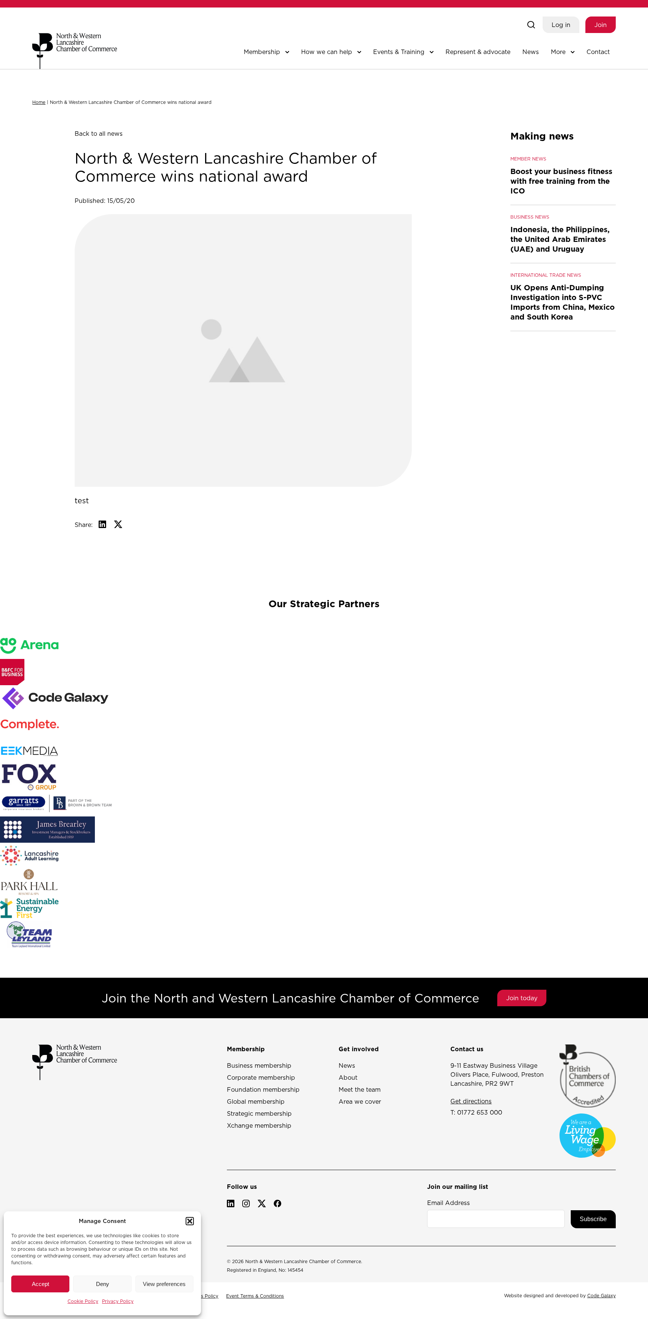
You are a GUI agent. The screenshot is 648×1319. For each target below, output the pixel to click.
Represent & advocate (478, 52)
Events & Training (398, 52)
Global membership (256, 1101)
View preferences (164, 1284)
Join (600, 25)
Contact (598, 52)
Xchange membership (259, 1125)
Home (38, 102)
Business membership (259, 1065)
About (348, 1077)
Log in (561, 25)
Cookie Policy (83, 1301)
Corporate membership (261, 1077)
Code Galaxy (601, 1295)
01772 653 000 (479, 1112)
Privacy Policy (118, 1301)
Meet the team (360, 1089)
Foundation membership (263, 1089)
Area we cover (360, 1101)
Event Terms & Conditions (255, 1296)
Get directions (471, 1101)
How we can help (326, 52)
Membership (262, 52)
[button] (190, 1221)
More (558, 52)
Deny (102, 1284)
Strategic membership (259, 1113)
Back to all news (99, 133)
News (530, 52)
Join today (521, 998)
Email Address (448, 1203)
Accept (40, 1284)
